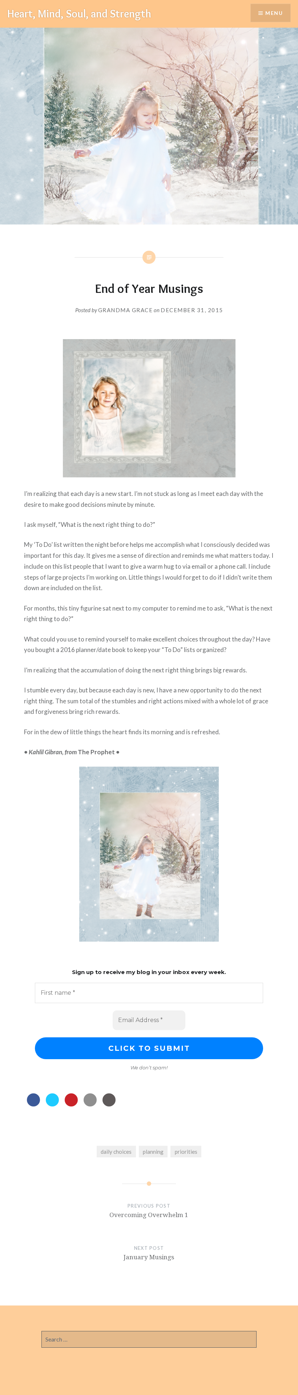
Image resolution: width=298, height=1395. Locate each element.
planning (153, 1151)
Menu (274, 13)
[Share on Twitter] (52, 1104)
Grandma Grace (125, 310)
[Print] (109, 1104)
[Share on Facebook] (33, 1104)
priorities (186, 1151)
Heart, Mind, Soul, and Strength (79, 13)
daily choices (116, 1151)
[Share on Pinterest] (71, 1104)
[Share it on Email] (90, 1104)
